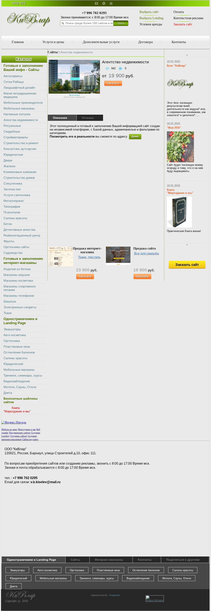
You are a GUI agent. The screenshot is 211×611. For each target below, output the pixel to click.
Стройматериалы (16, 137)
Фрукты (9, 241)
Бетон (8, 224)
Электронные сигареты (20, 307)
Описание (60, 117)
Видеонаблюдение (17, 381)
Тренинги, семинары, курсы (23, 375)
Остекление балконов (19, 352)
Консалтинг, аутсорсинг (20, 149)
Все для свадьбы (146, 253)
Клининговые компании (20, 172)
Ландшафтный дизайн (19, 87)
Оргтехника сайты (16, 247)
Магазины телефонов (19, 295)
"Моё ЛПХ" (174, 127)
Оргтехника (12, 341)
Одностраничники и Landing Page (31, 559)
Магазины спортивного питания (20, 288)
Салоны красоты (15, 218)
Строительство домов (19, 177)
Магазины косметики (18, 280)
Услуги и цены (53, 42)
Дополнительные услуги (101, 42)
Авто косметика (15, 335)
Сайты (53, 52)
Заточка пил (12, 189)
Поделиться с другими (183, 559)
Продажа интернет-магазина (87, 250)
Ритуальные (12, 125)
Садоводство (13, 252)
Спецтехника (13, 183)
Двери (8, 160)
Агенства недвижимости (21, 120)
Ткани (8, 313)
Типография (12, 206)
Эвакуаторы (12, 329)
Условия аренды (150, 24)
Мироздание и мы (27, 429)
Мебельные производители (23, 102)
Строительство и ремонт (21, 143)
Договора (145, 42)
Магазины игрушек (17, 275)
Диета (8, 392)
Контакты (179, 42)
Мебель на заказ (9, 429)
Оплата (178, 12)
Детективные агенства (19, 229)
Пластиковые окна (17, 346)
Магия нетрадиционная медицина (20, 95)
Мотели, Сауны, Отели (20, 387)
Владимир (114, 595)
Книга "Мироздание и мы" (180, 191)
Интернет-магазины (109, 559)
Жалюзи (9, 166)
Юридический (13, 364)
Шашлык (10, 301)
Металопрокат (14, 200)
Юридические (13, 154)
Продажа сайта (144, 248)
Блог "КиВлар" (176, 65)
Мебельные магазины (19, 108)
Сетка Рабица (13, 82)
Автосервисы (13, 76)
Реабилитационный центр (22, 235)
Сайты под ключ (30, 439)
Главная (18, 42)
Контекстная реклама (188, 18)
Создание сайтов (18, 436)
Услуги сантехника (17, 195)
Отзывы (88, 117)
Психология (12, 212)
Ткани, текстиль (89, 257)
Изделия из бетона (17, 269)
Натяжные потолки (17, 114)
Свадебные (12, 131)
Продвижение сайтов (19, 433)
